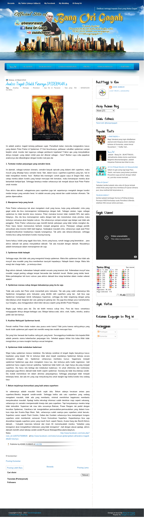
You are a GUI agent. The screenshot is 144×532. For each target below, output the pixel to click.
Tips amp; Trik (71, 88)
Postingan (103, 332)
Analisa (16, 88)
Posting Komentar (13, 461)
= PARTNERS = (125, 67)
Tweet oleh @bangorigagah (106, 123)
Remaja (26, 88)
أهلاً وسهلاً (13, 67)
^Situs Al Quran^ (102, 182)
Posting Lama (83, 468)
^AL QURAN (27, 67)
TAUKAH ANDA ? (45, 67)
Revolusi (37, 88)
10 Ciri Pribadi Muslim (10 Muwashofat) (123, 167)
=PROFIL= (87, 67)
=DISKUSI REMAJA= (105, 67)
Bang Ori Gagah (129, 513)
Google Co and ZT (128, 515)
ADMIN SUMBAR (118, 87)
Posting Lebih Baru (14, 468)
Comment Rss (14, 515)
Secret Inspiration (34, 513)
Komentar (103, 336)
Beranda (50, 467)
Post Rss (24, 515)
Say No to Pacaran (53, 88)
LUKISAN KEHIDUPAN (68, 67)
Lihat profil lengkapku (119, 91)
